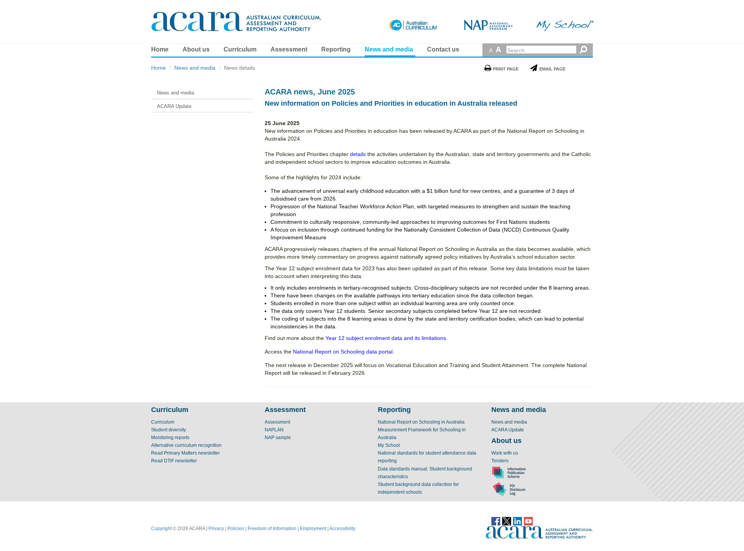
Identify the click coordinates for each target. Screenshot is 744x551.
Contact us (443, 49)
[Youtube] (528, 521)
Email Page (552, 69)
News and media (389, 49)
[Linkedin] (517, 521)
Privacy (216, 528)
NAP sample (278, 437)
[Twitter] (506, 521)
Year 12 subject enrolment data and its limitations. (387, 338)
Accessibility (342, 528)
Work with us (504, 453)
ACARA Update (507, 430)
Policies (235, 528)
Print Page (505, 69)
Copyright (161, 528)
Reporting (336, 49)
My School (389, 445)
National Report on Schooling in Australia (421, 422)
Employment (313, 528)
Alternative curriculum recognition (186, 445)
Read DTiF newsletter (174, 460)
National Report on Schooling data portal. (343, 351)
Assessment (288, 49)
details (358, 154)
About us (196, 49)
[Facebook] (495, 521)
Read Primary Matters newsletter (185, 453)
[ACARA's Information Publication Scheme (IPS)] (508, 472)
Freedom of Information (272, 528)
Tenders (499, 460)
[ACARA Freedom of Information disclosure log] (508, 489)
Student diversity (168, 430)
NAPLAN (274, 430)
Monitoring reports (170, 437)
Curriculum (240, 49)
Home (160, 49)
